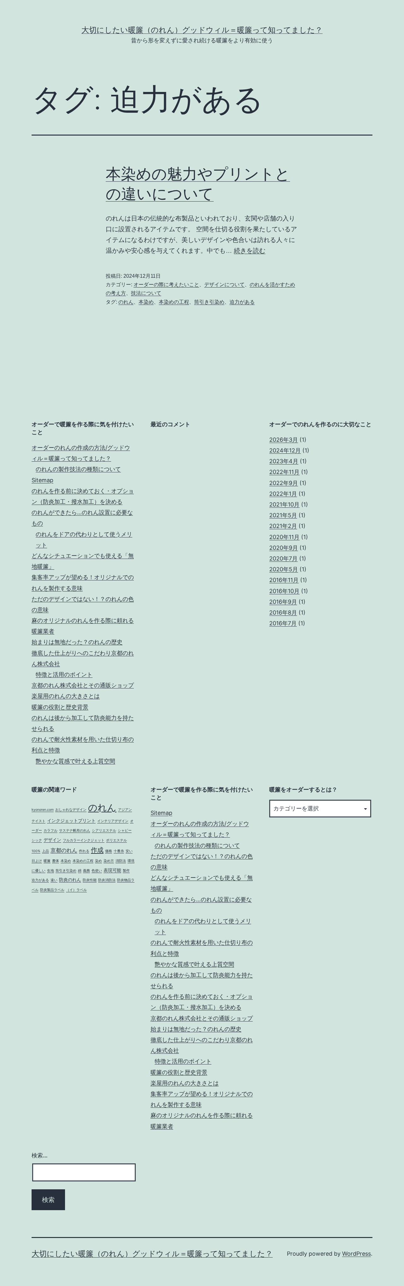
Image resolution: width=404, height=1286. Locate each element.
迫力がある (242, 302)
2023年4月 (283, 461)
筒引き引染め (209, 302)
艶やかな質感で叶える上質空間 (75, 761)
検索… (40, 1155)
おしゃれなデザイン (70, 810)
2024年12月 (285, 450)
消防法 (121, 861)
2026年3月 (283, 439)
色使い (97, 871)
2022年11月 (284, 472)
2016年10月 (284, 591)
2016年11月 (284, 580)
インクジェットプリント (71, 820)
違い (53, 880)
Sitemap (42, 480)
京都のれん (63, 850)
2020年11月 (284, 537)
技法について (146, 293)
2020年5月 (283, 569)
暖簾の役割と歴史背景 (60, 707)
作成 (97, 850)
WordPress (356, 1253)
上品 (45, 851)
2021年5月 (283, 515)
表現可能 (112, 870)
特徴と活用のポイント (64, 674)
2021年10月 (284, 504)
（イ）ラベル (76, 890)
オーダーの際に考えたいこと (166, 284)
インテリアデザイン (112, 821)
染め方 (109, 861)
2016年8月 (283, 612)
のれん (126, 302)
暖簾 (47, 861)
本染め (146, 302)
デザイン (52, 839)
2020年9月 (283, 547)
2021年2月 (283, 526)
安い (129, 851)
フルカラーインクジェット (83, 840)
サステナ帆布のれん (74, 830)
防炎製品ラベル (52, 890)
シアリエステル (104, 830)
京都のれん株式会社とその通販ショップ (83, 685)
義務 (86, 871)
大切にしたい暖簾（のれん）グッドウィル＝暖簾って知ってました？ (202, 29)
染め (98, 861)
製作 (126, 871)
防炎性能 (90, 880)
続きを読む (249, 250)
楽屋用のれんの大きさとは (66, 696)
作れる (84, 851)
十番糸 (119, 851)
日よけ (37, 861)
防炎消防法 (107, 880)
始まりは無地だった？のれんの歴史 (77, 642)
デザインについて (224, 284)
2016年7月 (283, 623)
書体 (55, 861)
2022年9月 (283, 483)
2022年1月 (283, 493)
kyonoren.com (43, 810)
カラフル (50, 830)
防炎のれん (70, 879)
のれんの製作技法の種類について (78, 469)
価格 (108, 851)
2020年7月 (283, 558)
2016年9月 (283, 601)
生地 (50, 871)
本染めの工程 (174, 302)
